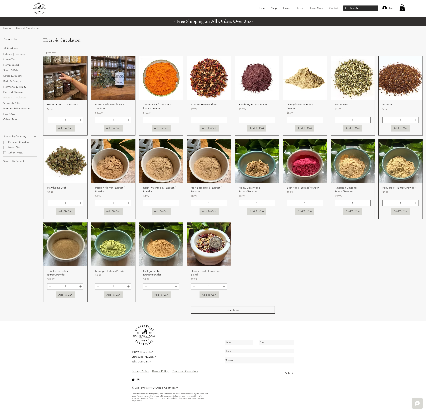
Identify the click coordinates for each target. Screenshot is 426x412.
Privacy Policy (140, 371)
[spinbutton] (65, 120)
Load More (232, 309)
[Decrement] (50, 120)
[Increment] (81, 120)
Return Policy (160, 371)
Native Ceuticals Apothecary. (161, 387)
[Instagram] (138, 379)
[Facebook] (133, 379)
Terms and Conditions (185, 371)
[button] (402, 7)
